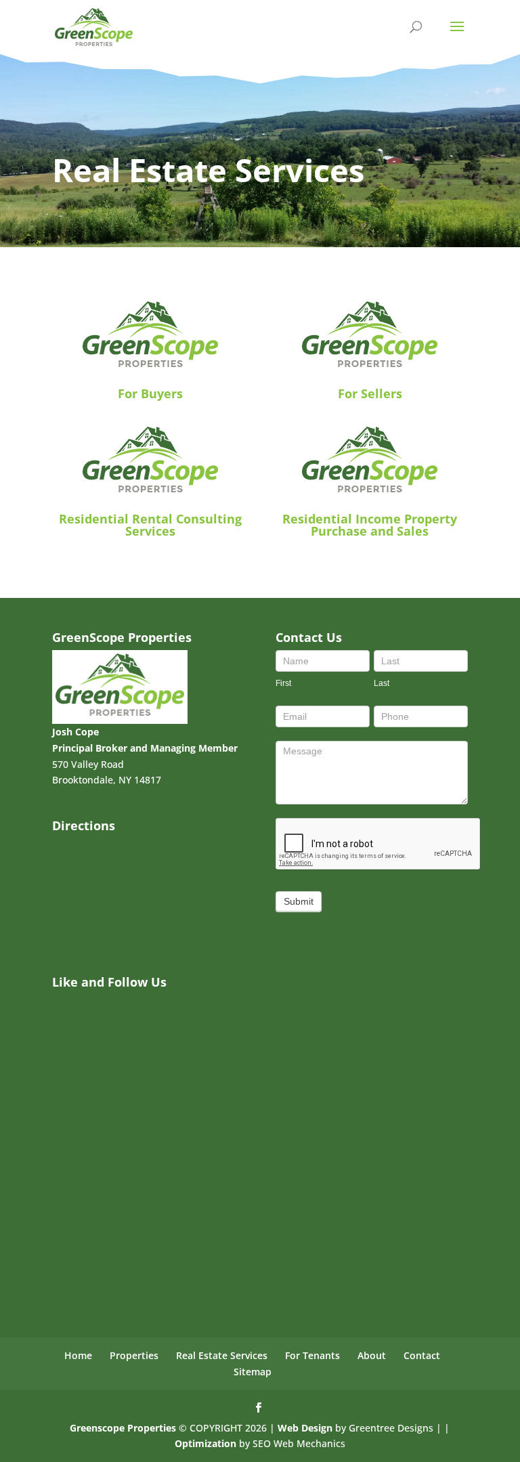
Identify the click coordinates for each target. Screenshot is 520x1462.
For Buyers (150, 393)
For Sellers (370, 393)
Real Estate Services (221, 1355)
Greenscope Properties (123, 1427)
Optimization (205, 1443)
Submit (298, 901)
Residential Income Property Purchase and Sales (369, 525)
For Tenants (312, 1355)
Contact (422, 1355)
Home (78, 1355)
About (372, 1355)
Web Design (305, 1427)
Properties (134, 1355)
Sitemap (253, 1371)
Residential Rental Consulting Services (150, 525)
